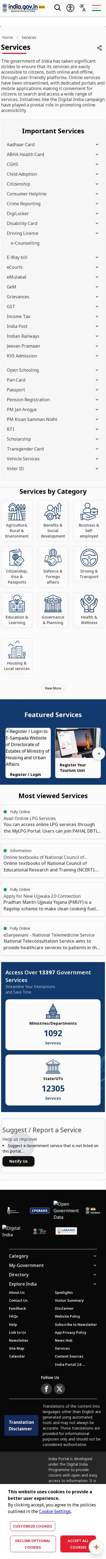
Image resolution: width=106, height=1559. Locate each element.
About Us (17, 1292)
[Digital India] (13, 1231)
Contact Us (18, 1300)
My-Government (26, 1265)
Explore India (23, 1284)
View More (53, 688)
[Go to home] (23, 8)
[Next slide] (98, 753)
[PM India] (93, 1210)
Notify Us (18, 1161)
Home (7, 37)
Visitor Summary (69, 1300)
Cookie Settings (55, 1511)
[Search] (57, 8)
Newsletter (19, 1340)
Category (18, 1256)
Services (62, 1348)
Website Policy (67, 1316)
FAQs (13, 1316)
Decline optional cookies (33, 1544)
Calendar (17, 1356)
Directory (19, 1275)
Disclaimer (64, 1308)
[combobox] (82, 8)
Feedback (17, 1308)
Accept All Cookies (78, 1544)
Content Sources (69, 1356)
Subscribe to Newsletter (76, 1324)
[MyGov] (40, 1231)
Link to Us (17, 1332)
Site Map (16, 1348)
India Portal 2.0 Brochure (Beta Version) (70, 1364)
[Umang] (66, 1231)
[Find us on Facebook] (46, 1389)
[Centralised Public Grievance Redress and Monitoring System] (40, 1210)
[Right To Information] (13, 1210)
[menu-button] (96, 8)
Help (13, 1324)
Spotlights (64, 1292)
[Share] (99, 47)
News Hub (63, 1340)
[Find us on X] (59, 1389)
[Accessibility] (70, 7)
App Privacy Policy (70, 1332)
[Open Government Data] (66, 1210)
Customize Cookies (32, 1526)
